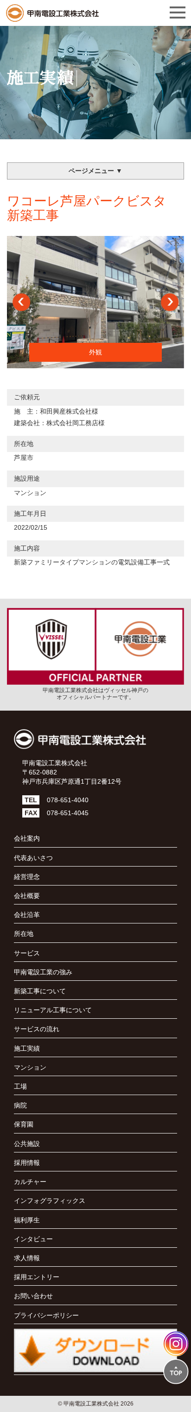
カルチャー (30, 1181)
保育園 (23, 1124)
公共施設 (27, 1143)
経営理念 (27, 876)
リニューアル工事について (53, 1010)
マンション (30, 492)
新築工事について (40, 991)
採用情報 (27, 1162)
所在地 (23, 933)
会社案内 (27, 838)
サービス (27, 953)
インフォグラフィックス (49, 1200)
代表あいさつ (33, 857)
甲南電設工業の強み (43, 972)
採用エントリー (36, 1277)
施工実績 (27, 1048)
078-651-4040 (68, 800)
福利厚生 (27, 1220)
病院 (20, 1105)
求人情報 (27, 1258)
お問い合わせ (33, 1296)
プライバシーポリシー (46, 1315)
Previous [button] (21, 302)
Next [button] (169, 302)
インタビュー (33, 1239)
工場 (20, 1086)
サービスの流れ (36, 1029)
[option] (95, 302)
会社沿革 (27, 914)
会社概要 (27, 895)
